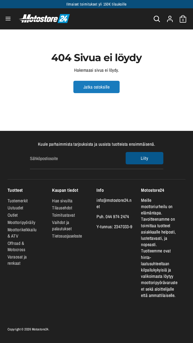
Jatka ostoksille (96, 87)
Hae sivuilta (62, 201)
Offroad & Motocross (16, 246)
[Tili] (170, 17)
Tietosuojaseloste (67, 236)
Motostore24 (40, 329)
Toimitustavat (63, 215)
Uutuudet (15, 208)
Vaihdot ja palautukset (62, 225)
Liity (144, 158)
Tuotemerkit (18, 201)
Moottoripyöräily (21, 222)
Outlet (13, 215)
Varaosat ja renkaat (17, 260)
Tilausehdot (62, 208)
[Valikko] (8, 19)
